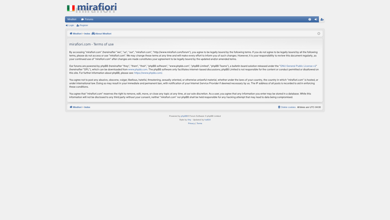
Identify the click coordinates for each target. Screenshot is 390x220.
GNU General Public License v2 (298, 65)
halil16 (208, 120)
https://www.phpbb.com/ (148, 72)
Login (71, 25)
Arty (189, 120)
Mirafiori (71, 19)
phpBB (184, 116)
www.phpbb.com (137, 69)
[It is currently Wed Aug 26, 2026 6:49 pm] (318, 33)
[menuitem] (310, 19)
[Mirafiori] (94, 8)
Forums (89, 19)
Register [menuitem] (323, 20)
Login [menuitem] (316, 20)
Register (84, 25)
